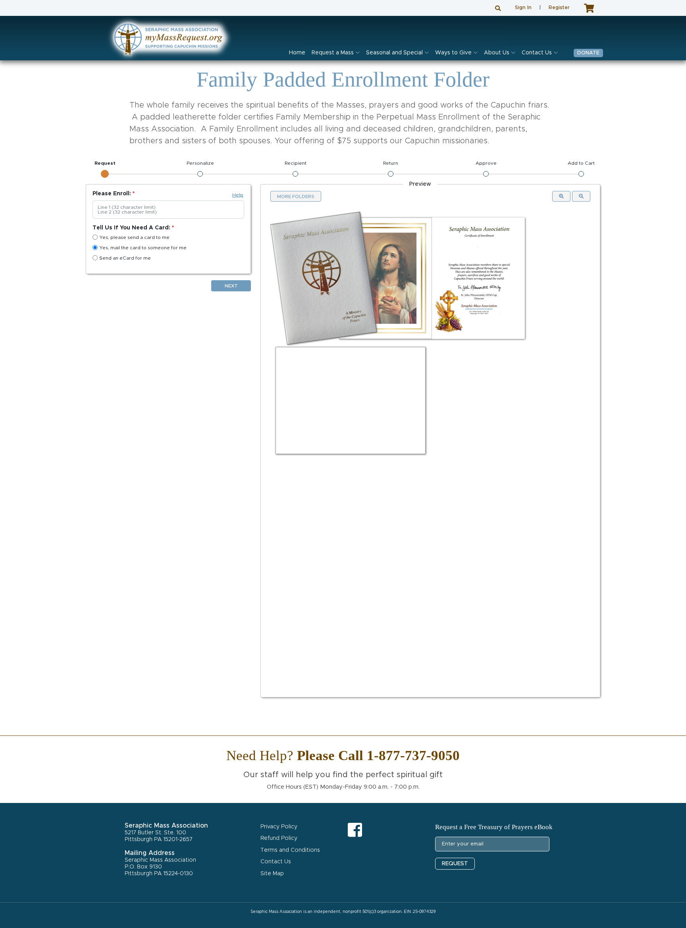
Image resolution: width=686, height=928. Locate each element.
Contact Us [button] (537, 53)
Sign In (523, 7)
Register (559, 7)
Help (237, 195)
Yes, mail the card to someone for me (143, 247)
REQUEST (455, 863)
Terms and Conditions (290, 850)
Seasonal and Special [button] (394, 53)
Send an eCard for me (125, 258)
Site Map (272, 873)
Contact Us (275, 861)
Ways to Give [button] (453, 53)
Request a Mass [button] (333, 53)
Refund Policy (278, 838)
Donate (588, 53)
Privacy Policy (278, 827)
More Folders (295, 196)
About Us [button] (496, 53)
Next (231, 285)
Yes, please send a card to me (134, 237)
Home (297, 53)
